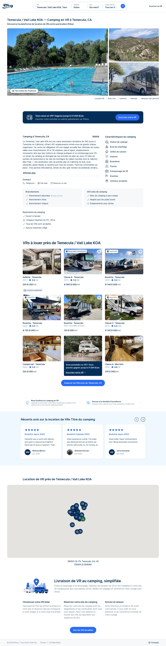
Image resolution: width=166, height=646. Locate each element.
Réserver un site (60, 183)
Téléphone (30, 183)
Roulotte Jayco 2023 (119, 434)
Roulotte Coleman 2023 (78, 434)
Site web (44, 183)
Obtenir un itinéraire (83, 564)
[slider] (32, 280)
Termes (43, 642)
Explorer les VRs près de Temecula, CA (83, 383)
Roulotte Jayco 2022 (35, 434)
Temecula (133, 98)
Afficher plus (29, 173)
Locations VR (99, 98)
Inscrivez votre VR (127, 117)
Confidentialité (54, 642)
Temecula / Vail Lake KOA (150, 98)
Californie (122, 98)
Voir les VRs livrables (83, 630)
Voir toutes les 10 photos (25, 91)
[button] (53, 6)
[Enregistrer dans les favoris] (58, 252)
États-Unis (112, 98)
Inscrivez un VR (155, 6)
